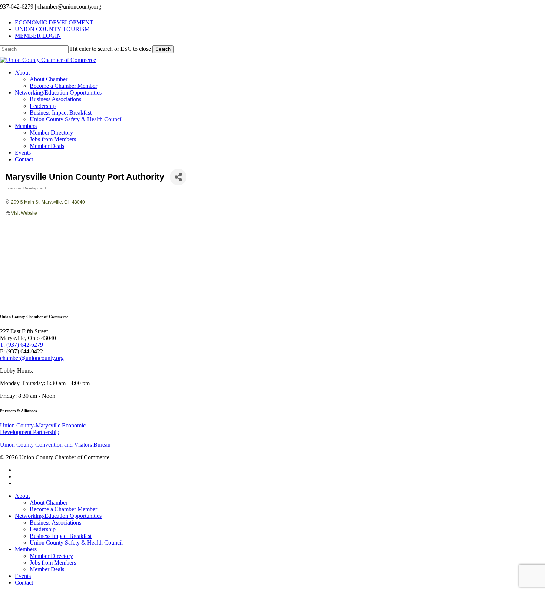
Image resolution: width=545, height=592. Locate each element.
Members (26, 549)
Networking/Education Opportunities (58, 516)
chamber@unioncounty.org (32, 358)
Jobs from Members (53, 562)
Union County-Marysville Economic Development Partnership (43, 428)
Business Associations (55, 522)
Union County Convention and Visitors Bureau (55, 444)
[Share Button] (178, 177)
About (22, 496)
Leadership (43, 529)
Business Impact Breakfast (61, 536)
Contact (24, 582)
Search (163, 49)
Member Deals (47, 569)
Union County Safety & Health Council (76, 542)
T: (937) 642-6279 (21, 344)
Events (23, 576)
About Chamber (48, 502)
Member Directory (51, 556)
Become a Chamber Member (63, 509)
